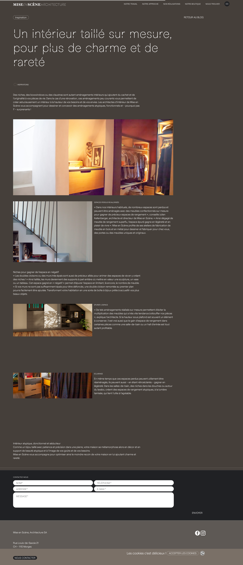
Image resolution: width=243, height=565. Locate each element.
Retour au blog (194, 17)
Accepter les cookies (182, 553)
